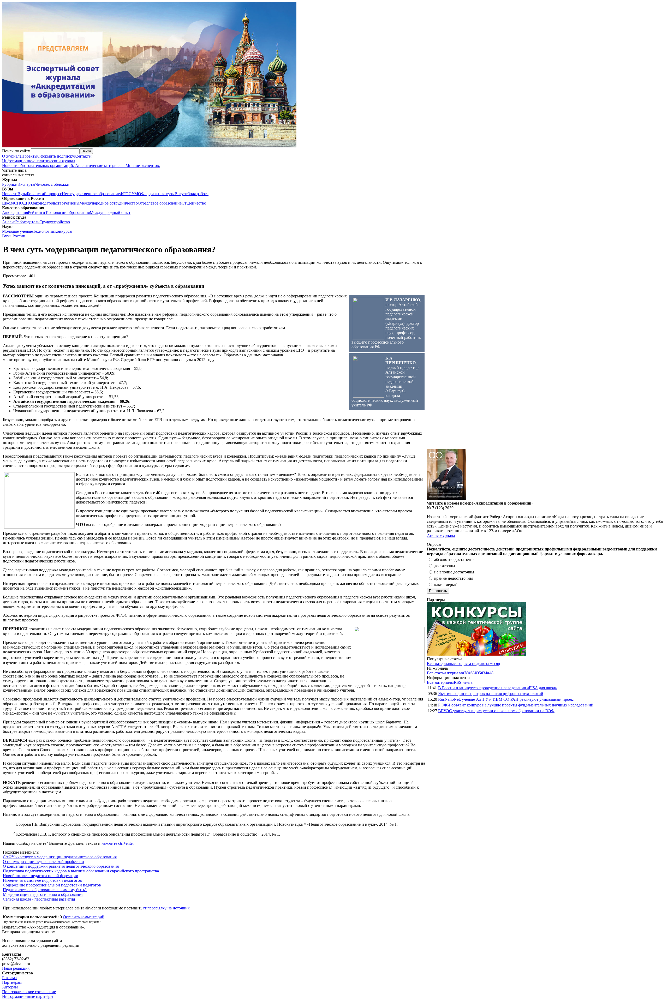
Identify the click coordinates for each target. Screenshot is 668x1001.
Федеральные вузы (158, 193)
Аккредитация (15, 212)
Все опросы (654, 544)
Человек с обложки (52, 184)
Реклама (9, 977)
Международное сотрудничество (108, 203)
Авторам (10, 987)
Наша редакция (15, 968)
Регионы (71, 203)
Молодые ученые (17, 231)
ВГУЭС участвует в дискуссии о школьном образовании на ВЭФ (496, 711)
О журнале (11, 156)
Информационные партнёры (27, 996)
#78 (465, 673)
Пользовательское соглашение (29, 992)
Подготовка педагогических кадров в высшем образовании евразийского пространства (81, 871)
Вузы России (13, 236)
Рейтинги (36, 212)
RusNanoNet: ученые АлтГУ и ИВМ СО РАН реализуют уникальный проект (506, 699)
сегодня (461, 663)
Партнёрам (12, 982)
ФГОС (126, 193)
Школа (8, 203)
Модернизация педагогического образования (43, 894)
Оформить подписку (55, 156)
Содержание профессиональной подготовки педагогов (52, 885)
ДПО (27, 203)
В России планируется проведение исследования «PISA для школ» (497, 688)
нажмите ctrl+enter (118, 843)
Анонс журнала (441, 535)
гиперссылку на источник (166, 908)
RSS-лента (463, 682)
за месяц (492, 663)
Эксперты (26, 184)
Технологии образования (67, 212)
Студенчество (194, 203)
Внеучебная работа (191, 193)
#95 (478, 673)
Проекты (29, 156)
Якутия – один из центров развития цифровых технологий (490, 693)
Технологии (43, 231)
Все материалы (440, 663)
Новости (9, 193)
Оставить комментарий (83, 917)
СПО (18, 203)
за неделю (476, 663)
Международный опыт (110, 212)
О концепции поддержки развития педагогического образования (61, 866)
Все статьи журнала (444, 673)
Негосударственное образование (91, 193)
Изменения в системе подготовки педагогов (42, 880)
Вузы (22, 193)
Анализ (8, 222)
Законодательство (48, 203)
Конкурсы (63, 231)
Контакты (83, 156)
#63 (471, 673)
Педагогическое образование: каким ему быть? (45, 890)
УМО (136, 193)
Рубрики (9, 184)
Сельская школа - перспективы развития (39, 899)
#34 (484, 673)
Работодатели (27, 222)
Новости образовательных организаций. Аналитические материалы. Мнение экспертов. (81, 163)
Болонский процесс (44, 193)
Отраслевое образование (160, 203)
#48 (490, 673)
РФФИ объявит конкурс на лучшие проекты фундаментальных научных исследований (515, 705)
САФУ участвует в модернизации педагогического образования (60, 857)
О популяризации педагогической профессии (43, 861)
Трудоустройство (55, 222)
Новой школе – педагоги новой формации (40, 875)
